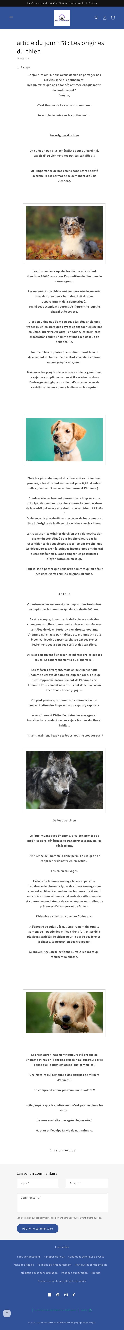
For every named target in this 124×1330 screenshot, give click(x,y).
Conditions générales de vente (86, 1256)
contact (95, 1273)
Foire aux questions (28, 1256)
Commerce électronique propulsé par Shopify (76, 1322)
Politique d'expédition (74, 1273)
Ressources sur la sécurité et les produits (62, 1281)
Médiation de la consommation (39, 1273)
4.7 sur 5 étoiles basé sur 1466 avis (55, 1310)
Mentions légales (24, 1264)
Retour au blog (64, 1150)
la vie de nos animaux (45, 1322)
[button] (11, 18)
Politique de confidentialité (91, 1264)
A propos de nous (54, 1256)
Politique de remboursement (54, 1264)
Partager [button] (26, 67)
